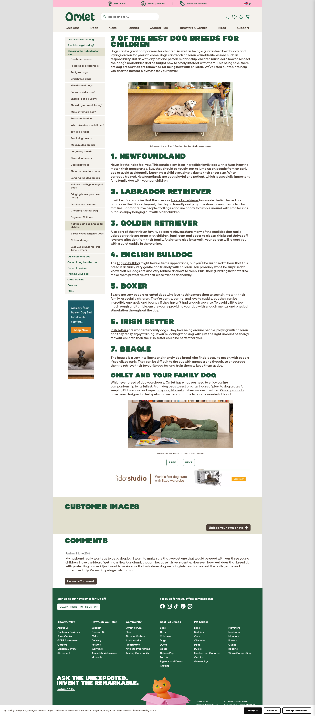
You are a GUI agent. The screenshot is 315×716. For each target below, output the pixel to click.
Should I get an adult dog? (87, 105)
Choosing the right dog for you (83, 52)
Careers (62, 644)
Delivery (96, 640)
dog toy (163, 365)
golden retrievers (171, 231)
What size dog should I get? (87, 124)
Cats (163, 631)
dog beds (169, 386)
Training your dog (78, 273)
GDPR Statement (67, 640)
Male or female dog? (83, 111)
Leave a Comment (80, 581)
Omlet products (232, 390)
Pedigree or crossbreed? (85, 65)
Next (188, 462)
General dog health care (82, 262)
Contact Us (98, 631)
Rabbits (164, 665)
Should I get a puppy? (84, 98)
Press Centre (64, 636)
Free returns (120, 3)
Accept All (252, 710)
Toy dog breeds (80, 131)
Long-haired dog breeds (85, 177)
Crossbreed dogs (81, 78)
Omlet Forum (134, 627)
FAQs (70, 290)
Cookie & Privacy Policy (207, 705)
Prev (172, 462)
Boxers (115, 294)
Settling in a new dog (83, 203)
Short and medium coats (85, 171)
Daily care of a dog (78, 256)
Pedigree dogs (79, 72)
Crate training (75, 279)
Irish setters (119, 330)
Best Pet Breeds (170, 622)
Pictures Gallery (135, 636)
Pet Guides (201, 622)
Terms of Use (202, 702)
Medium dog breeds (83, 144)
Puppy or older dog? (83, 91)
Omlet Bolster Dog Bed (193, 453)
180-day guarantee (156, 3)
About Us (62, 627)
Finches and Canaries (207, 652)
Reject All (272, 710)
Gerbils (198, 657)
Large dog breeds (81, 151)
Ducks (163, 644)
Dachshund (174, 453)
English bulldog (128, 263)
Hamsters (234, 627)
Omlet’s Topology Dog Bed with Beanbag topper (189, 146)
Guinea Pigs (167, 652)
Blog (128, 631)
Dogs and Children (82, 217)
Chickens (165, 636)
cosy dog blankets (170, 390)
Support (96, 627)
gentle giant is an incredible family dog (188, 164)
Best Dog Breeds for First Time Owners (85, 248)
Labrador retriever (185, 200)
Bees (163, 627)
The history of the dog (80, 39)
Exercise (72, 285)
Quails (232, 644)
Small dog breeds (81, 138)
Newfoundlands (149, 176)
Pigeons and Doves (171, 661)
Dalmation (154, 146)
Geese (164, 648)
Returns (96, 644)
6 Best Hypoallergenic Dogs (87, 233)
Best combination (81, 118)
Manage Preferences (296, 710)
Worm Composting (239, 652)
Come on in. (66, 689)
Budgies (199, 631)
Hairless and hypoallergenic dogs (87, 186)
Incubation (234, 631)
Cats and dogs (79, 240)
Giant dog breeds (81, 157)
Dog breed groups (81, 58)
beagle (122, 357)
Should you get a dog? (80, 45)
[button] (226, 622)
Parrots (164, 657)
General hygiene (77, 267)
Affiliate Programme (138, 648)
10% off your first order (196, 3)
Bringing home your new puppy (85, 196)
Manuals (233, 636)
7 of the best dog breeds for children (87, 225)
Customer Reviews (68, 631)
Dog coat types (80, 164)
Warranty (97, 648)
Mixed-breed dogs (82, 85)
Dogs (163, 640)
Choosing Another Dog (84, 210)
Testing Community (137, 652)
